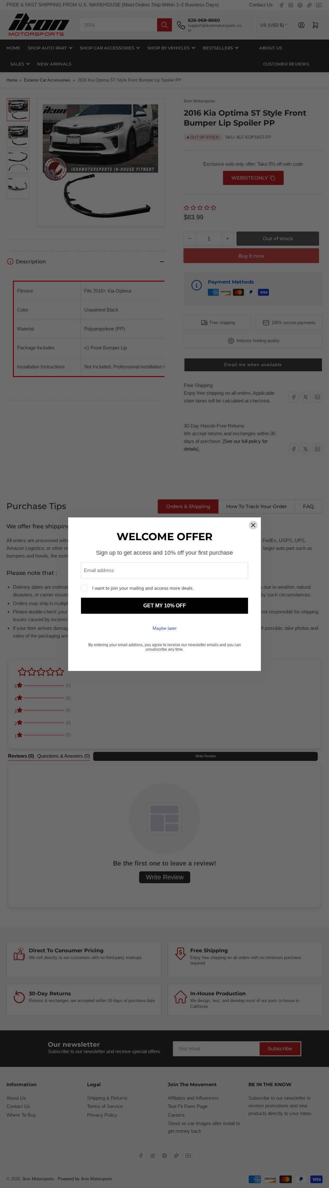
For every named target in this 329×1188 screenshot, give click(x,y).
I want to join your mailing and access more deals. (143, 588)
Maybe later (165, 628)
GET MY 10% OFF (164, 605)
